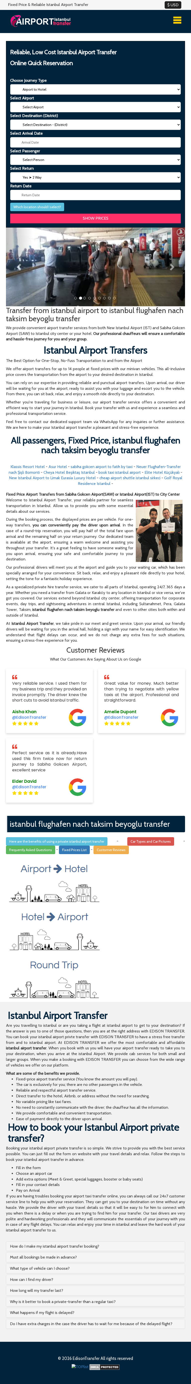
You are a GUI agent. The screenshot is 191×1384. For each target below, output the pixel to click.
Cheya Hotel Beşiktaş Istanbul (69, 472)
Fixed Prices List (74, 850)
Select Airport (22, 98)
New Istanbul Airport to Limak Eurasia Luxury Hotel (52, 477)
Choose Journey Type (28, 80)
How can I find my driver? (31, 1279)
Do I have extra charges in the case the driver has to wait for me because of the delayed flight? (91, 1323)
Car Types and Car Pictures (151, 841)
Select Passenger (25, 151)
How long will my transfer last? (36, 1290)
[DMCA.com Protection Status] (105, 1366)
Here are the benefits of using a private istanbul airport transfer (56, 841)
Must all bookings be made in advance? (43, 1257)
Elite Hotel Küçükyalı (162, 472)
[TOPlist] (80, 1366)
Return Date (21, 186)
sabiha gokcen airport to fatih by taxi (102, 466)
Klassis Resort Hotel (27, 466)
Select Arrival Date (26, 133)
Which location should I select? (37, 207)
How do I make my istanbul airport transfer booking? (54, 1246)
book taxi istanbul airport (119, 472)
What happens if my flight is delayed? (42, 1312)
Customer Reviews (111, 850)
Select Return (22, 168)
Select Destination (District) (34, 115)
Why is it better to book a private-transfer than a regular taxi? (63, 1301)
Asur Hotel (57, 466)
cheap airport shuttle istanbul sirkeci (129, 477)
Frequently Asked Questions (30, 850)
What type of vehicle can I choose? (40, 1268)
